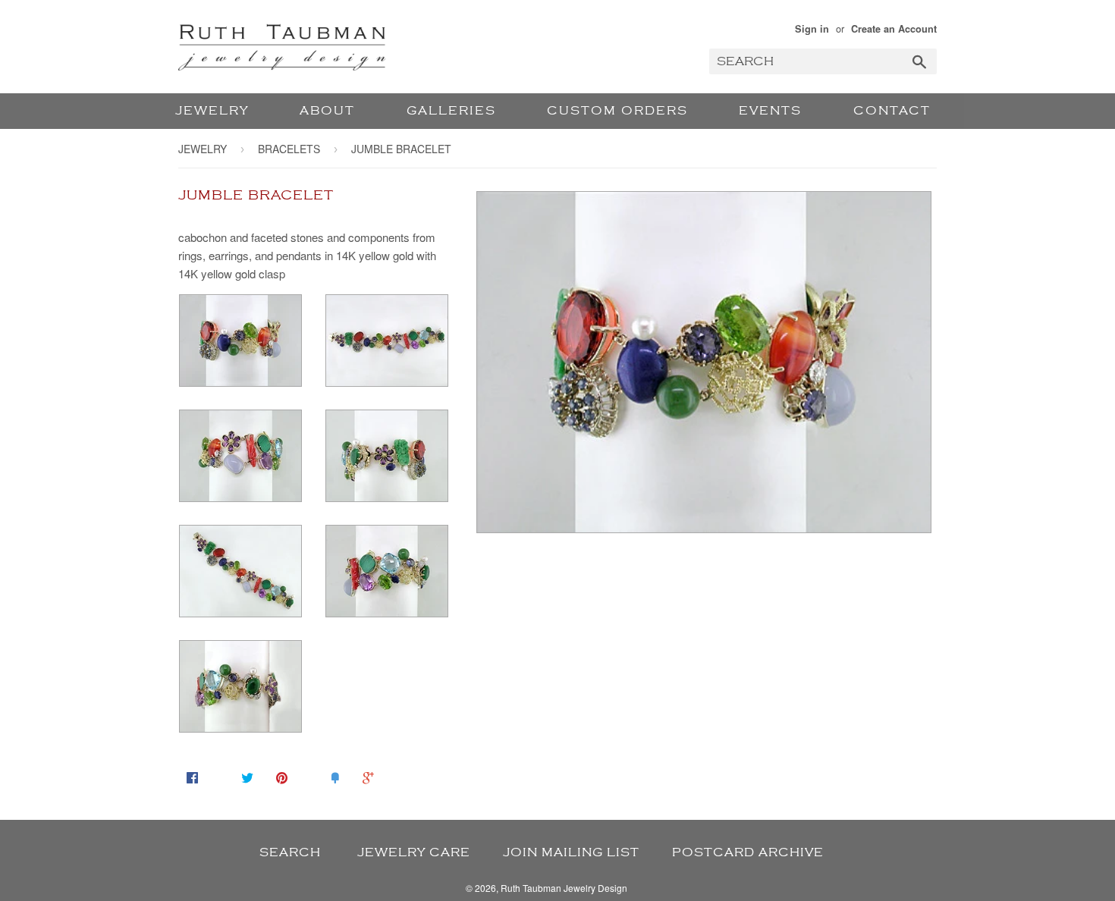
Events (770, 111)
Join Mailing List (571, 852)
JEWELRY (212, 111)
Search (290, 852)
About (327, 111)
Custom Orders (617, 111)
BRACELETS (289, 148)
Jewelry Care (413, 852)
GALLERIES (451, 111)
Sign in (812, 29)
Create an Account (894, 29)
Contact (892, 111)
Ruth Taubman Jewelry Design (564, 887)
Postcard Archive (748, 852)
